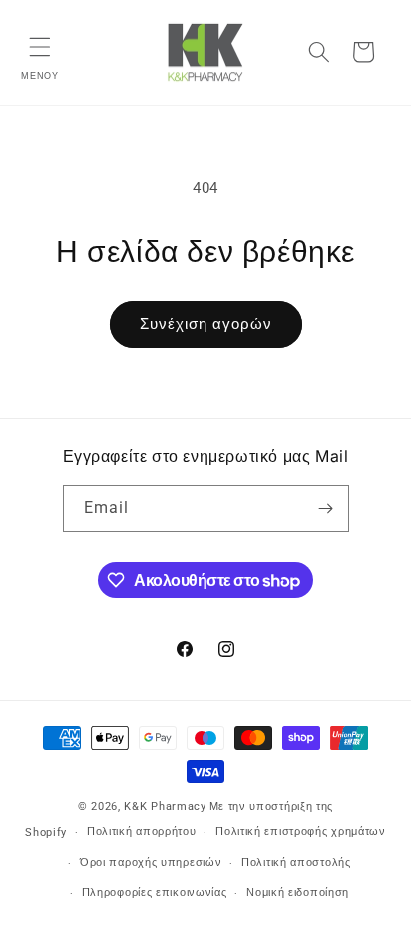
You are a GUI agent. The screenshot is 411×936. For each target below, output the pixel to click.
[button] (40, 47)
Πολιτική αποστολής (296, 862)
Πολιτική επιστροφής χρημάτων (300, 831)
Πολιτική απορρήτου (142, 831)
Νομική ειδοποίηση (297, 892)
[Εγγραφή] (326, 508)
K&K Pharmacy (165, 806)
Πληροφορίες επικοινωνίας (154, 892)
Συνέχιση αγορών (206, 324)
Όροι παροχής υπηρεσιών (150, 862)
